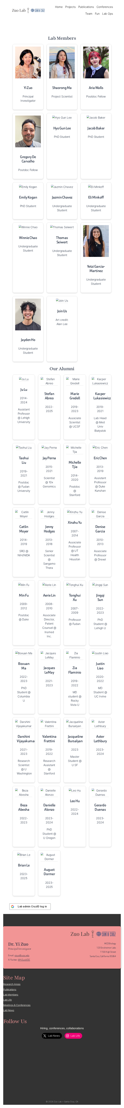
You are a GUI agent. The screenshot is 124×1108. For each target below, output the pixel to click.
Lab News (8, 1010)
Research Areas (12, 984)
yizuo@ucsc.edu (22, 955)
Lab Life (7, 999)
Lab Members (10, 994)
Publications (9, 989)
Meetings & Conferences (17, 1005)
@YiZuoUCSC (24, 960)
